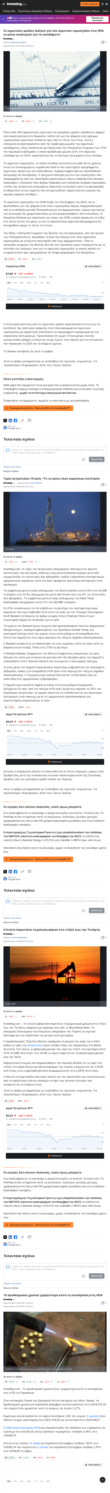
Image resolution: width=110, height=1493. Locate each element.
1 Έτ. (35, 283)
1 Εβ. (15, 283)
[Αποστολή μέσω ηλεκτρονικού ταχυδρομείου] (29, 420)
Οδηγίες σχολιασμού (12, 467)
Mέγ (48, 283)
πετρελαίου (35, 1045)
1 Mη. (22, 283)
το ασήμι (34, 1443)
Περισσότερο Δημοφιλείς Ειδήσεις (35, 11)
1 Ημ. (9, 283)
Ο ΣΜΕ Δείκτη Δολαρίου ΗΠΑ (21, 1427)
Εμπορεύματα (62, 11)
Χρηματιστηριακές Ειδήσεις (86, 11)
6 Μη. (29, 283)
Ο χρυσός (93, 1416)
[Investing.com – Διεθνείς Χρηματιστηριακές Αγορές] (16, 4)
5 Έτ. (42, 283)
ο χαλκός (43, 1447)
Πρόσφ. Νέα (9, 11)
